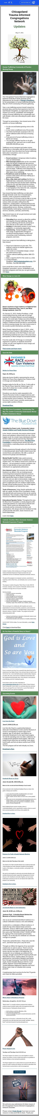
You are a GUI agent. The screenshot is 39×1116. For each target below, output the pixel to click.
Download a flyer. (8, 749)
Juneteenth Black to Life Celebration (14, 907)
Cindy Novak (17, 1111)
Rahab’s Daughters (27, 100)
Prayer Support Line (9, 1048)
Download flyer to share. (9, 813)
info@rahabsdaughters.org (23, 261)
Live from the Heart (8, 721)
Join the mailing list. (19, 1072)
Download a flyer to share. (9, 884)
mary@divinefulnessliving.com (11, 684)
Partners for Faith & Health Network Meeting (16, 854)
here (7, 272)
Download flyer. (8, 405)
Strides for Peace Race (10, 370)
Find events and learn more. (12, 348)
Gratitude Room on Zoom (10, 778)
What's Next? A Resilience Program (13, 997)
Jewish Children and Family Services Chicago (18, 430)
